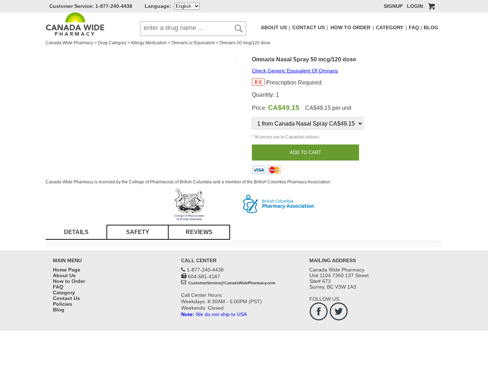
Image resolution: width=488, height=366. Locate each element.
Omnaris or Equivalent (193, 42)
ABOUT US (274, 27)
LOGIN (415, 6)
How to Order (69, 281)
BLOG (431, 27)
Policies (62, 304)
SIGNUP (393, 6)
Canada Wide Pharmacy (69, 42)
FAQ (414, 27)
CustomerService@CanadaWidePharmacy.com (231, 283)
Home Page (66, 270)
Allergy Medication (149, 42)
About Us (64, 275)
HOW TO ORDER (350, 27)
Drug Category (112, 42)
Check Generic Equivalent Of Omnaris (295, 70)
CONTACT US (308, 27)
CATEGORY (389, 27)
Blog (58, 309)
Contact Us (66, 298)
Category (64, 292)
